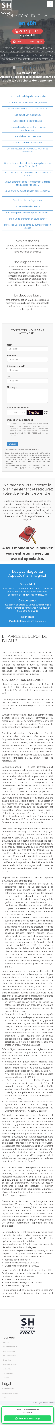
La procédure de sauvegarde (27, 121)
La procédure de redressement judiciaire (27, 102)
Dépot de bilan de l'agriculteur (27, 200)
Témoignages (8, 1373)
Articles (6, 1378)
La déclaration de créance (27, 206)
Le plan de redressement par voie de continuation (27, 128)
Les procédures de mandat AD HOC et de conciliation (27, 150)
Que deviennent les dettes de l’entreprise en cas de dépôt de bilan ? (27, 165)
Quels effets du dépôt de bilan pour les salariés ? (27, 192)
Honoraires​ (7, 1360)
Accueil (6, 1342)
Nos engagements (10, 1364)
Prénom (11, 355)
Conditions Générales (9, 1393)
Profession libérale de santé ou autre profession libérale (27, 226)
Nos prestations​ (9, 1351)
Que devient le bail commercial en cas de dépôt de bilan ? (27, 174)
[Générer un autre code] (45, 412)
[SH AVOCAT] (6, 7)
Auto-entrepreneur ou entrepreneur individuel (27, 212)
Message (12, 387)
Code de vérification (18, 407)
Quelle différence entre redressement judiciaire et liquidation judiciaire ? (27, 183)
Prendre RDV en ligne (29, 41)
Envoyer (12, 444)
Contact (4, 1397)
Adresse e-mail (15, 366)
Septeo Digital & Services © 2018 (44, 1403)
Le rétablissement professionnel (27, 142)
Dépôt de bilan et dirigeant (27, 115)
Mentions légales (8, 1389)
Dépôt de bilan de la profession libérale (27, 108)
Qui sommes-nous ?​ (10, 1347)
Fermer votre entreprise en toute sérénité (27, 219)
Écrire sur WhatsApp (29, 1418)
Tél (9, 376)
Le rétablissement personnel (27, 136)
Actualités (7, 1369)
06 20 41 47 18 (29, 31)
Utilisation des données (20, 420)
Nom (10, 345)
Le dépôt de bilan (9, 1356)
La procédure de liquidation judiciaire (28, 96)
